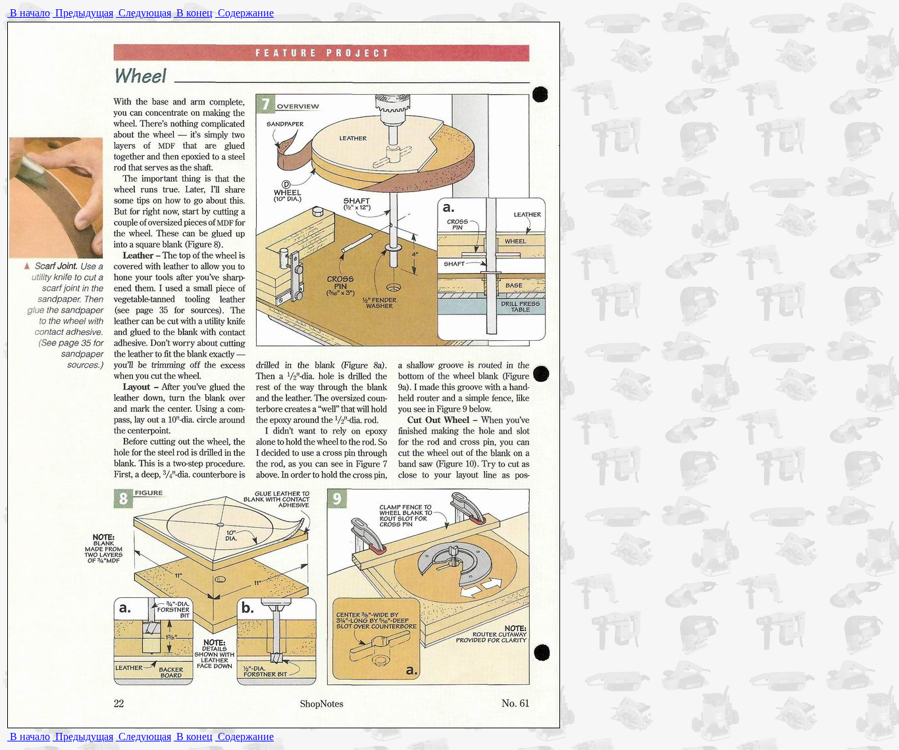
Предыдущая (83, 12)
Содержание (244, 12)
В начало (28, 12)
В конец (193, 12)
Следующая (143, 12)
